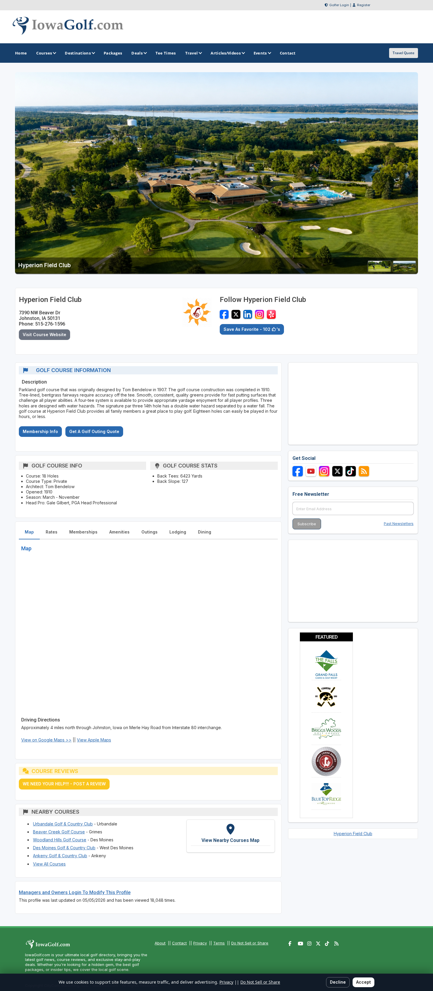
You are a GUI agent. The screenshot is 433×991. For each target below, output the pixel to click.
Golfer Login (339, 5)
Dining (204, 531)
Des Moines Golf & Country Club (64, 847)
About (160, 943)
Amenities (119, 531)
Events (260, 53)
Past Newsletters (399, 523)
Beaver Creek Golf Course (59, 831)
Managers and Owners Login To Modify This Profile (74, 892)
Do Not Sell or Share (249, 943)
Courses (44, 53)
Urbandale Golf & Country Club (63, 823)
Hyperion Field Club (353, 833)
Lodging (177, 531)
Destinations (78, 53)
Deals (137, 53)
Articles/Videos (226, 53)
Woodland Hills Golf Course (59, 839)
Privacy (200, 943)
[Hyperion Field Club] (379, 270)
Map (29, 531)
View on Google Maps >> (46, 739)
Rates (51, 531)
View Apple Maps (94, 739)
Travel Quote (403, 52)
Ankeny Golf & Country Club (60, 855)
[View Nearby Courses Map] (231, 836)
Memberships (83, 531)
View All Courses (49, 863)
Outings (149, 531)
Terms (219, 943)
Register (363, 5)
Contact (179, 943)
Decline (338, 982)
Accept (363, 982)
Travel (191, 53)
